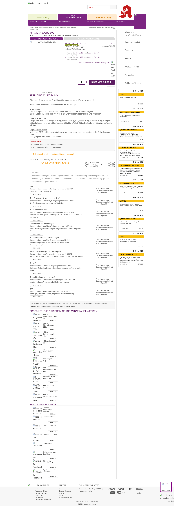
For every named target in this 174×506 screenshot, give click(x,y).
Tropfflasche (47, 443)
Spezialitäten (120, 21)
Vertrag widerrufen (41, 493)
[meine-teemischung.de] (49, 6)
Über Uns (129, 50)
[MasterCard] (130, 489)
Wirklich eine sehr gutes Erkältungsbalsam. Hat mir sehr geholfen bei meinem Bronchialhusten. (131, 134)
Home (31, 27)
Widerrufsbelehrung (42, 491)
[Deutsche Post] (139, 492)
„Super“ (123, 201)
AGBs (37, 489)
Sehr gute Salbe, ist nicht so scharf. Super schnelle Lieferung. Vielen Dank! (131, 204)
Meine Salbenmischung (51, 27)
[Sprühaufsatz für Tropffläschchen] (37, 474)
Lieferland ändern (166, 490)
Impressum (39, 497)
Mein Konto (100, 28)
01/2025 (140, 121)
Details (53, 320)
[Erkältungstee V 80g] (37, 362)
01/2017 (140, 246)
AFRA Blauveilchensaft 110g (49, 325)
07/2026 (140, 264)
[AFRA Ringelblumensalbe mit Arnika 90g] (37, 319)
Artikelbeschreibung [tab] (46, 39)
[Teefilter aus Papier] (37, 438)
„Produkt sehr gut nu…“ (130, 219)
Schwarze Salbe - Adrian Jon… (49, 377)
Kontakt (128, 59)
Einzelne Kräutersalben (95, 21)
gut (31, 186)
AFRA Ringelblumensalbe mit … (50, 316)
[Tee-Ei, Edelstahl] (37, 429)
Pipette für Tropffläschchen (49, 462)
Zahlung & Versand (133, 83)
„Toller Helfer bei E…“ (129, 148)
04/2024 (140, 210)
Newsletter (129, 75)
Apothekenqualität (132, 42)
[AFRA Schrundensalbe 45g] (37, 335)
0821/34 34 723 (70, 306)
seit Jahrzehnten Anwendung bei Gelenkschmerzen (129, 222)
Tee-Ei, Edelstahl (49, 425)
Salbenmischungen (66, 21)
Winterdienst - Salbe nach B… (49, 351)
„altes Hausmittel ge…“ (129, 254)
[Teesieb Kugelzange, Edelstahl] (37, 411)
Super (32, 263)
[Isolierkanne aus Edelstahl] (37, 456)
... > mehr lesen (124, 121)
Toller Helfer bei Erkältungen (42, 224)
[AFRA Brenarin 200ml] (37, 389)
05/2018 (140, 228)
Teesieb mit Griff (49, 416)
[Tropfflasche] (37, 447)
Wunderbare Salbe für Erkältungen (44, 238)
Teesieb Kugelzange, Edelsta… (48, 409)
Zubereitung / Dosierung (43, 499)
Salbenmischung (73, 16)
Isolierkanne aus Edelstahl (49, 453)
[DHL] (139, 489)
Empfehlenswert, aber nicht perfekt (44, 198)
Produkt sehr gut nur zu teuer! (42, 277)
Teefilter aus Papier (50, 434)
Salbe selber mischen (38, 21)
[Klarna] (112, 492)
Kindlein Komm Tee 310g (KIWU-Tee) (91, 489)
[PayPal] (112, 489)
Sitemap (62, 493)
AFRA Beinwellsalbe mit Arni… (49, 369)
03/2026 (140, 104)
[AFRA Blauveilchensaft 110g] (37, 327)
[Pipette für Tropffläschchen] (37, 464)
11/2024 (140, 175)
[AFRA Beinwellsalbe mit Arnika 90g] (37, 372)
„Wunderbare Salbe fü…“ (130, 165)
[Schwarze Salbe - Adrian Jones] (37, 382)
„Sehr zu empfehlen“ (128, 130)
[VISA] (121, 489)
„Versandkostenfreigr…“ (130, 183)
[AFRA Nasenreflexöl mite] (37, 398)
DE (82, 47)
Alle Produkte (38, 27)
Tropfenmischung (102, 16)
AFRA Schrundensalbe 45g (49, 334)
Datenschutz (40, 495)
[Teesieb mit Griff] (37, 420)
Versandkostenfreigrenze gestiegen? (45, 252)
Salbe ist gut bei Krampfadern (128, 97)
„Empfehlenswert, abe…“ (130, 112)
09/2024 (140, 193)
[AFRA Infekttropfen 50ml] (37, 344)
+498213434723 (132, 67)
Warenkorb (133, 33)
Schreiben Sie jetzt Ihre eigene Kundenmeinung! (53, 154)
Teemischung (43, 16)
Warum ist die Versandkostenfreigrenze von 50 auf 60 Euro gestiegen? (131, 187)
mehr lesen (37, 194)
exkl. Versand (111, 86)
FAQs (61, 495)
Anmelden (92, 28)
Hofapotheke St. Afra (78, 50)
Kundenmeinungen (65, 497)
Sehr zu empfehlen (38, 210)
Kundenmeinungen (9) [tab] (89, 39)
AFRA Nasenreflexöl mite (50, 395)
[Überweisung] (121, 492)
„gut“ (122, 94)
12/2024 (140, 157)
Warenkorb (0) (110, 28)
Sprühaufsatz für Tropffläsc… (49, 471)
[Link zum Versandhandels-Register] (167, 500)
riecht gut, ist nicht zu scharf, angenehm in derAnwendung (128, 240)
